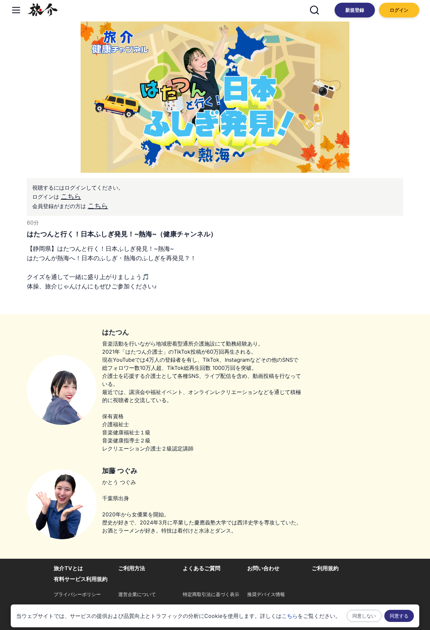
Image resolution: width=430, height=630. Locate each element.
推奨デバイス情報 (266, 594)
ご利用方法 (131, 568)
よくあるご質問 (201, 568)
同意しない (364, 616)
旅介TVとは (68, 568)
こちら (71, 196)
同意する (399, 616)
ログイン (399, 10)
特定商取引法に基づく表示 (211, 594)
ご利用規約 (325, 568)
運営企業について (137, 594)
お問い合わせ (263, 568)
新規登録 (354, 10)
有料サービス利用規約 (81, 579)
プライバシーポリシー (77, 594)
